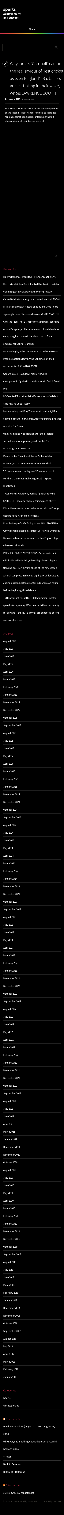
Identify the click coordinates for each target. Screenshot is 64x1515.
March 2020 (9, 1208)
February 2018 (10, 1369)
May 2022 (8, 1032)
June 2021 (8, 1116)
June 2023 (8, 932)
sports (9, 9)
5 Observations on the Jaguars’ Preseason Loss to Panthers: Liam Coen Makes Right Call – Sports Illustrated (29, 479)
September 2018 (12, 1331)
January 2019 (10, 1300)
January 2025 (10, 786)
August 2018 (9, 1338)
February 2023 (10, 963)
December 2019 (11, 1231)
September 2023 (12, 909)
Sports (7, 1398)
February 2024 (10, 871)
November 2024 (11, 802)
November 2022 (11, 986)
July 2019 (8, 1269)
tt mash (7, 1456)
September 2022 (12, 1001)
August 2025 (9, 733)
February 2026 (10, 687)
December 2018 (11, 1308)
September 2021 (12, 1093)
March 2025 (9, 771)
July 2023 (8, 924)
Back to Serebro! (12, 1464)
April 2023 (8, 947)
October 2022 (10, 993)
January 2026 (10, 694)
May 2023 (8, 940)
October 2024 (10, 809)
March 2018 (9, 1361)
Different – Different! (14, 1472)
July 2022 (8, 1016)
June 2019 (8, 1277)
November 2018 (11, 1315)
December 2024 (11, 794)
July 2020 (8, 1177)
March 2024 (9, 863)
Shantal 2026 (14, 1419)
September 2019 (12, 1254)
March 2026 (9, 679)
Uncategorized (28, 99)
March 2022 (9, 1047)
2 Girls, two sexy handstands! (18, 1493)
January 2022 (10, 1062)
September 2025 (12, 725)
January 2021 (10, 1139)
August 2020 (9, 1170)
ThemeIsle (57, 1501)
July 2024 (8, 832)
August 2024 (9, 825)
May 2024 (8, 848)
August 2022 (9, 1009)
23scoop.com (14, 1485)
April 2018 (8, 1354)
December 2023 (11, 886)
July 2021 (8, 1108)
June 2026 (8, 656)
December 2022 (11, 978)
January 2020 (10, 1223)
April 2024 (8, 855)
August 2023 (9, 917)
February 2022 (10, 1055)
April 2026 (8, 671)
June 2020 (8, 1185)
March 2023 (9, 955)
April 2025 (8, 763)
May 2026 (8, 664)
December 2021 (11, 1070)
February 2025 (10, 779)
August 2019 (9, 1262)
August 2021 (9, 1101)
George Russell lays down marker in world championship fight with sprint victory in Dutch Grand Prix (31, 381)
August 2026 (9, 641)
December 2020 (11, 1147)
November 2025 (11, 710)
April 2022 (8, 1039)
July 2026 (8, 648)
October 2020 (10, 1162)
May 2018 (8, 1346)
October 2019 (10, 1246)
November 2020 (11, 1154)
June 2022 (8, 1024)
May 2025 (8, 756)
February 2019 (10, 1292)
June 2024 (8, 840)
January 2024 (10, 878)
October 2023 (10, 901)
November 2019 (11, 1239)
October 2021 (10, 1085)
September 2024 (12, 817)
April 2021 (8, 1124)
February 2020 (10, 1216)
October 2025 (10, 717)
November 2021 (11, 1078)
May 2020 (8, 1193)
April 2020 (8, 1200)
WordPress (32, 1501)
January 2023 (10, 970)
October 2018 (10, 1323)
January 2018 (10, 1377)
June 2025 (8, 748)
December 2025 (11, 702)
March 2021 (9, 1131)
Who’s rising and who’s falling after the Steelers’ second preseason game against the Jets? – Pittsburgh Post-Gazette (28, 441)
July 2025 (8, 740)
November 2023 (11, 894)
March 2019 (9, 1285)
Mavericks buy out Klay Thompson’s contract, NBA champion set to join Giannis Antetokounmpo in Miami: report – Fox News (32, 419)
